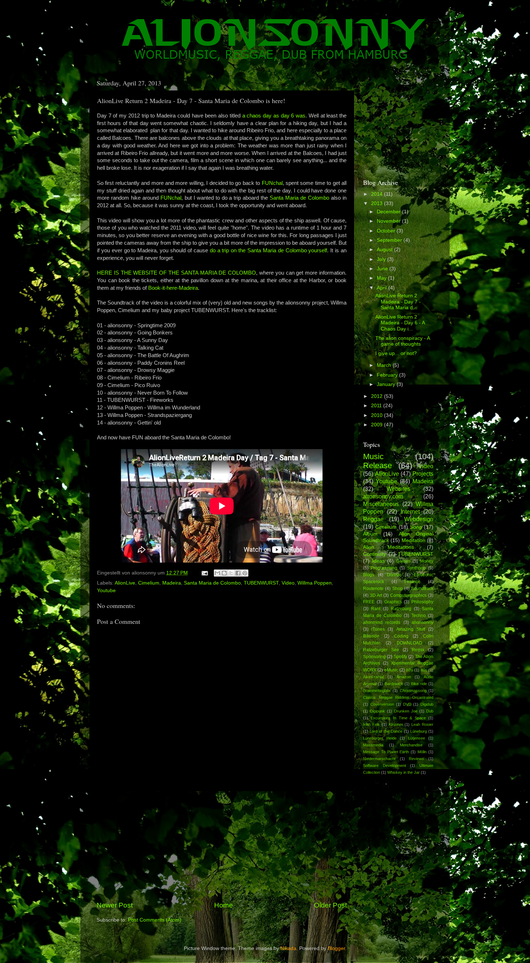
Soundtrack (422, 588)
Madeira (171, 583)
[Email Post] (204, 573)
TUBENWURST (261, 583)
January (387, 384)
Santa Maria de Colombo (299, 198)
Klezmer (396, 724)
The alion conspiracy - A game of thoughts (402, 341)
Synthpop (416, 568)
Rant (375, 608)
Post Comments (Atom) (154, 920)
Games (403, 561)
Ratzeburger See (381, 649)
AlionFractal (373, 677)
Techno (418, 615)
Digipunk (377, 711)
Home (223, 905)
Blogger (336, 948)
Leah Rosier (422, 724)
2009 (377, 424)
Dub (429, 711)
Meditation (413, 540)
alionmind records (381, 622)
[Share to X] (231, 573)
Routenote (373, 588)
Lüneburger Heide (380, 738)
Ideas (378, 561)
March (385, 365)
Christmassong (413, 690)
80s (424, 670)
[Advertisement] (222, 846)
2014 (377, 194)
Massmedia (373, 745)
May (382, 278)
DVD (407, 704)
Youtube (106, 590)
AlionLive (125, 583)
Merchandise (411, 745)
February (388, 375)
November (389, 221)
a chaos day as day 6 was (273, 116)
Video (288, 583)
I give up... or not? (396, 353)
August (385, 249)
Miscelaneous (381, 504)
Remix (418, 649)
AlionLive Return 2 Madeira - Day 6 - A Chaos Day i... (400, 322)
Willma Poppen (314, 583)
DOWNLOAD (409, 642)
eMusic (391, 670)
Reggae (373, 519)
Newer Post (115, 905)
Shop (397, 588)
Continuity (374, 554)
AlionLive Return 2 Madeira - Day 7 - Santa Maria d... (398, 301)
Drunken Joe (406, 711)
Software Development (384, 765)
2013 (377, 203)
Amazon (404, 677)
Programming (384, 568)
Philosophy (422, 601)
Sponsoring (374, 656)
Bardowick (394, 684)
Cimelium (148, 583)
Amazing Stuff (410, 629)
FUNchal (272, 183)
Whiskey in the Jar (403, 772)
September (390, 240)
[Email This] (217, 573)
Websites (398, 488)
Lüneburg (418, 731)
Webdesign (418, 519)
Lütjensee (416, 738)
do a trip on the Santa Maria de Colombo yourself (268, 250)
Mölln (422, 752)
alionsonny (422, 622)
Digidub (426, 704)
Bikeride (371, 636)
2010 (377, 415)
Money (426, 561)
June (383, 268)
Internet (410, 511)
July (382, 259)
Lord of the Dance (386, 731)
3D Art (376, 595)
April (382, 287)
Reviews (416, 758)
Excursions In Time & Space (398, 718)
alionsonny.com (383, 496)
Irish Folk (371, 724)
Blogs (368, 574)
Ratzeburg (401, 608)
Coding (401, 636)
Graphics (393, 601)
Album (370, 534)
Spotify (400, 656)
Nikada (288, 948)
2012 (377, 396)
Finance (412, 581)
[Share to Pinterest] (244, 573)
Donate (394, 574)
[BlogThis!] (224, 573)
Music (373, 456)
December (389, 211)
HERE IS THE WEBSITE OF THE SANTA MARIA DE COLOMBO (176, 273)
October (387, 231)
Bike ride (419, 684)
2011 (377, 405)
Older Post (330, 905)
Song (416, 527)
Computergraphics (408, 595)
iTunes (378, 629)
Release (377, 465)
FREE (369, 601)
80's (409, 670)
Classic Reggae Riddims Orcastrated (398, 697)
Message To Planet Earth (386, 752)
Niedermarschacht (379, 758)
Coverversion (382, 704)
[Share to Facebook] (238, 573)
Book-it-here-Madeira (173, 288)
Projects (422, 473)
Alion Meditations (388, 547)
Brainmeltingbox (377, 690)
